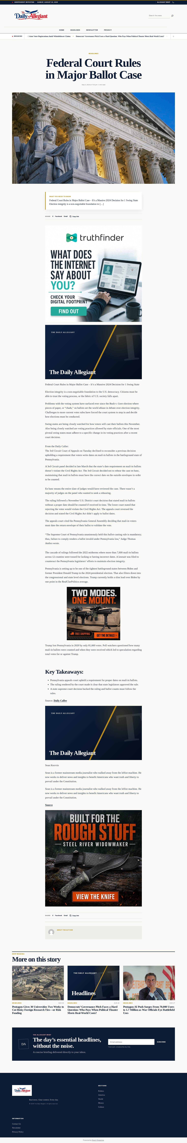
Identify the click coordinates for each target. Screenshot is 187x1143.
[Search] (172, 15)
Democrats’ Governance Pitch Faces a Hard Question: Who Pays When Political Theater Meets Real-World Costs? (92, 36)
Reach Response (98, 1140)
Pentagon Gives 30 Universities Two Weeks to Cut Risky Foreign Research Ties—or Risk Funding (38, 1009)
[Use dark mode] (173, 2)
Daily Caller (60, 700)
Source (49, 805)
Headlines (93, 53)
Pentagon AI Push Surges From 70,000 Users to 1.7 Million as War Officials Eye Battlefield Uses (149, 1009)
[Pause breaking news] (173, 36)
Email (66, 216)
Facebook (58, 216)
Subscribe (161, 1042)
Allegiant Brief (163, 2)
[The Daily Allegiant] (30, 16)
